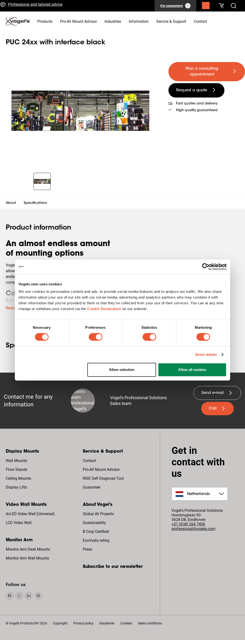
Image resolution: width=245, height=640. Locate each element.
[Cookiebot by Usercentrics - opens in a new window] (206, 266)
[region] (80, 110)
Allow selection (121, 370)
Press (87, 549)
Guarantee (91, 487)
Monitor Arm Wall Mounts (27, 558)
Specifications (35, 203)
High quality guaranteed (196, 110)
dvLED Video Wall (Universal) (30, 514)
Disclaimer (107, 623)
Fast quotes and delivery (28, 9)
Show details (206, 354)
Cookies (126, 623)
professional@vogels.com (193, 528)
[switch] (95, 337)
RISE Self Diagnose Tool (103, 478)
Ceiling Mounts (18, 478)
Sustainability (94, 522)
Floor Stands (16, 469)
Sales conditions (150, 623)
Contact (89, 460)
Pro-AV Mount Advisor (101, 469)
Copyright (60, 623)
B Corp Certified (96, 531)
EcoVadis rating (96, 540)
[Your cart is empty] (221, 6)
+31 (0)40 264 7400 (188, 524)
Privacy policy (83, 623)
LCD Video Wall (19, 522)
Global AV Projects (98, 514)
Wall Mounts (16, 460)
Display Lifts (16, 487)
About (11, 203)
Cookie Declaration (104, 309)
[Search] (206, 6)
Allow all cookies (192, 370)
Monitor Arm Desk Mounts (28, 549)
